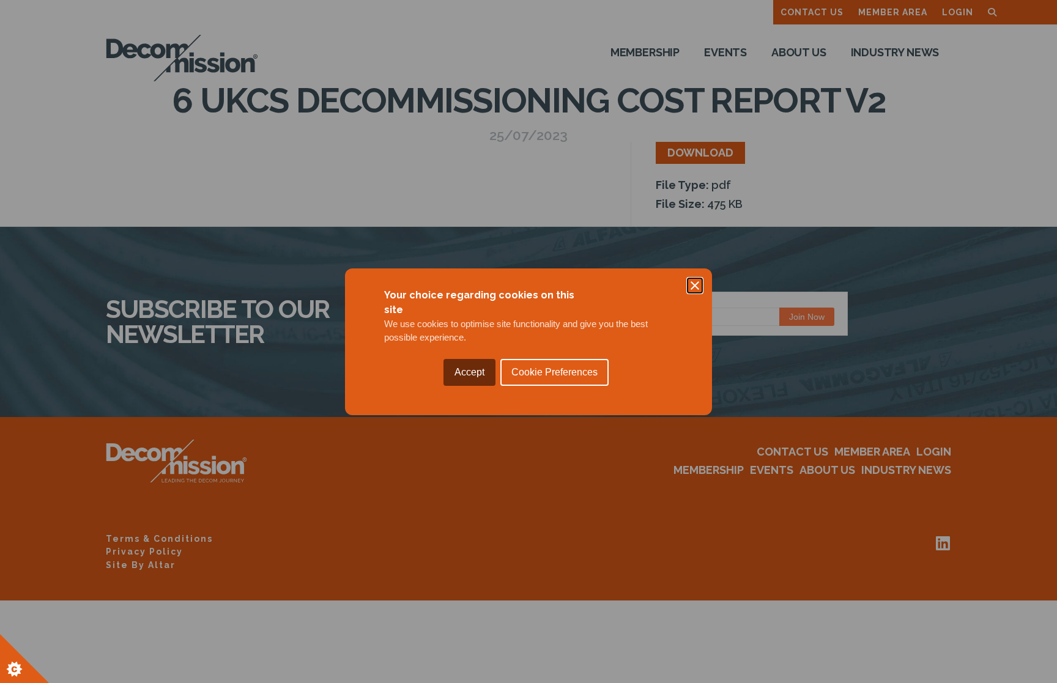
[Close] (695, 285)
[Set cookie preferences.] (24, 658)
